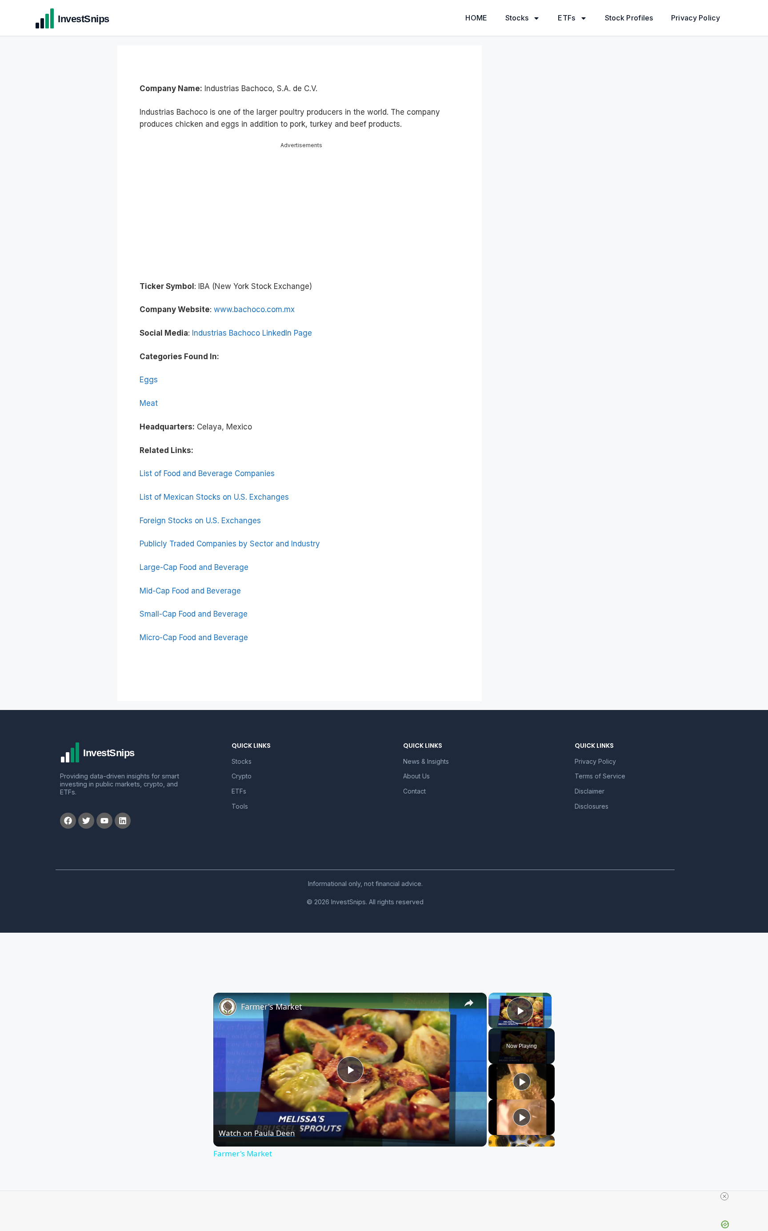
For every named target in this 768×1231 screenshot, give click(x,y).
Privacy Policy (695, 17)
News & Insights (426, 754)
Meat (149, 395)
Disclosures (591, 798)
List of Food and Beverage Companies (207, 465)
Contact (414, 783)
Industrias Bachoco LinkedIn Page (252, 325)
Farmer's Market (271, 999)
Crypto (242, 768)
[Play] (522, 1074)
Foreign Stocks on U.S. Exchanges (200, 513)
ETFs (566, 17)
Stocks (517, 17)
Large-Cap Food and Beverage (194, 559)
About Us (416, 768)
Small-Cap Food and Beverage (194, 606)
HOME (476, 17)
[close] (388, 1196)
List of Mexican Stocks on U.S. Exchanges (214, 489)
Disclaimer (589, 783)
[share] (469, 995)
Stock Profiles (629, 17)
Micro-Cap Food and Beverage (194, 630)
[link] (227, 999)
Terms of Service (600, 768)
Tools (240, 798)
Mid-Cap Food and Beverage (190, 583)
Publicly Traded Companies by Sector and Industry (230, 536)
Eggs (149, 372)
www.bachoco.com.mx (254, 301)
